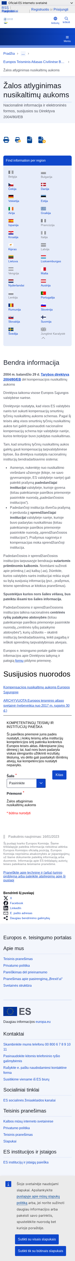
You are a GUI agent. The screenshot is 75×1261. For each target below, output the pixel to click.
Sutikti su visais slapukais (37, 1239)
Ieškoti (66, 22)
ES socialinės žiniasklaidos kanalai (29, 1100)
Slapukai (9, 1141)
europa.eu (43, 1021)
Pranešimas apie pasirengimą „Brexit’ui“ (32, 979)
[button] (8, 898)
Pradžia (9, 53)
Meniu (67, 41)
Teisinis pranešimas (18, 959)
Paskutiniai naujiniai (10, 11)
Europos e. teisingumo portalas (37, 937)
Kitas (59, 775)
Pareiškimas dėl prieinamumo (25, 972)
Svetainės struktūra (17, 985)
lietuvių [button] (55, 23)
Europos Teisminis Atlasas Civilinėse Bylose (34, 62)
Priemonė (14, 793)
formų (19, 660)
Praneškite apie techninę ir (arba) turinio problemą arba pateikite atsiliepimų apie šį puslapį (34, 876)
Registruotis (40, 9)
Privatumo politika (16, 965)
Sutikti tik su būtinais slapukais (40, 1251)
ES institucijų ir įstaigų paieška (26, 1162)
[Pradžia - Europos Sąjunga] (17, 1011)
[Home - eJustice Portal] (26, 20)
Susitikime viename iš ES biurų (26, 1079)
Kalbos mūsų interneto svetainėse (28, 1121)
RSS (5, 8)
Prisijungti (61, 9)
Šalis (10, 776)
